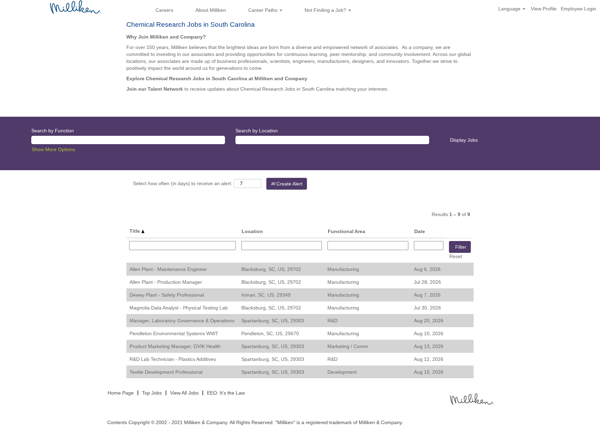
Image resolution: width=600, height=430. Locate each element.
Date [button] (419, 231)
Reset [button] (455, 256)
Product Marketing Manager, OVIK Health (175, 346)
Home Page (121, 393)
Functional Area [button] (346, 231)
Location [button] (252, 231)
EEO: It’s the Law (226, 393)
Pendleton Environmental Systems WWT (174, 333)
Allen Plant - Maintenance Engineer (168, 269)
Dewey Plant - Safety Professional (167, 295)
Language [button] (510, 8)
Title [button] (135, 231)
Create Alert (288, 184)
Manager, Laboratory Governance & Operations (182, 320)
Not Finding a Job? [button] (326, 10)
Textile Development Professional (166, 372)
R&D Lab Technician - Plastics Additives (173, 359)
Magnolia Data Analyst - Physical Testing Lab (179, 308)
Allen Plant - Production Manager (166, 282)
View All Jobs (184, 393)
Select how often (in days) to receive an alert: (182, 183)
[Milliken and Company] (471, 398)
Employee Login (578, 8)
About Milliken (210, 10)
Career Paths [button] (263, 10)
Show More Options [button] (53, 149)
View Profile (544, 8)
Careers (164, 10)
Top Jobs (152, 393)
